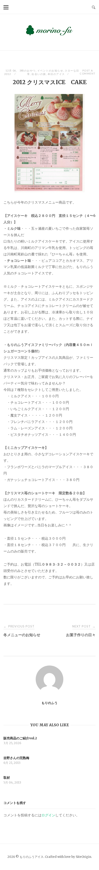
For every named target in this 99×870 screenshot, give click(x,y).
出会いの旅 (39, 73)
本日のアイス (56, 73)
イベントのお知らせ (50, 70)
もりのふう (49, 703)
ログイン (48, 815)
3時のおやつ (28, 70)
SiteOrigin (83, 857)
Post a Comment (88, 72)
